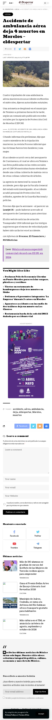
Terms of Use (24, 715)
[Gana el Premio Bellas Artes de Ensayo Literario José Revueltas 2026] (10, 587)
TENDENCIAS (24, 578)
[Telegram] (37, 545)
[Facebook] (14, 533)
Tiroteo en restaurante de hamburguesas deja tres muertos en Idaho (23, 289)
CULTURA (22, 593)
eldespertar (25, 412)
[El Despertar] (26, 3)
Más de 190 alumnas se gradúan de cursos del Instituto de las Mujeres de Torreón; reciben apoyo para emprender (33, 568)
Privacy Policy (10, 715)
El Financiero (36, 236)
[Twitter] (37, 533)
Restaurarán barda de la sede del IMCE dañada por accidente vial (25, 315)
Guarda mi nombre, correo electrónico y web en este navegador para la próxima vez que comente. (27, 504)
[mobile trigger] (5, 3)
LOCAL (8, 14)
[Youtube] (14, 545)
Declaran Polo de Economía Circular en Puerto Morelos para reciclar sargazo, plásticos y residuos (26, 279)
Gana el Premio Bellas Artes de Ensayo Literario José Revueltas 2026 (34, 586)
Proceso (23, 236)
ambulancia (37, 409)
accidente (18, 409)
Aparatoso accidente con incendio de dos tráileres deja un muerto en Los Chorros (25, 307)
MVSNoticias (10, 240)
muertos (17, 415)
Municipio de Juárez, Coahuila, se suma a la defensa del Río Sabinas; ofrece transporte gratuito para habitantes (33, 605)
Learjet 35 (8, 210)
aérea (27, 409)
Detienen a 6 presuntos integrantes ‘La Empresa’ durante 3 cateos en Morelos (26, 298)
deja (15, 412)
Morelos (36, 412)
